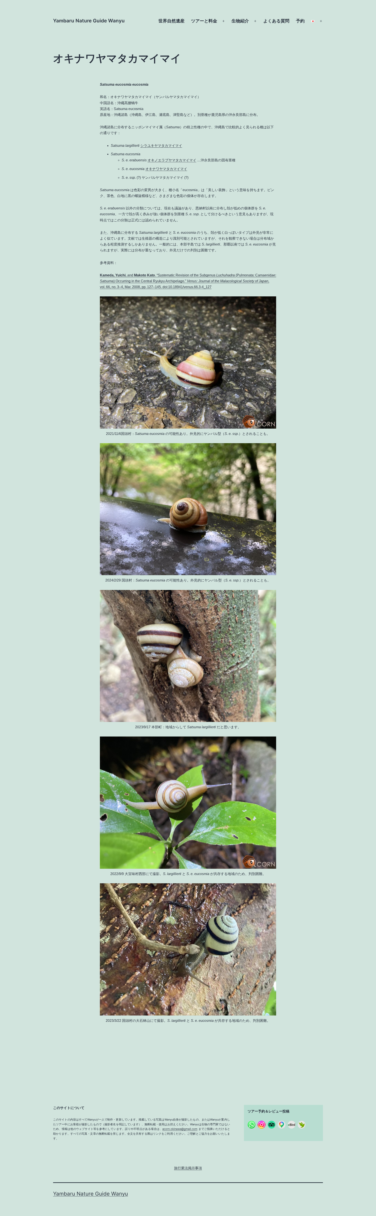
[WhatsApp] (251, 1125)
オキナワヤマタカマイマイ (166, 169)
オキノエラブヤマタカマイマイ (172, 160)
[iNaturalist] (302, 1125)
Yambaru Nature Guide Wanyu (89, 20)
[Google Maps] (281, 1125)
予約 (300, 20)
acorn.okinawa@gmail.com (179, 1129)
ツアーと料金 (204, 20)
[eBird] (291, 1125)
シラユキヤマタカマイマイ (161, 145)
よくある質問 (276, 20)
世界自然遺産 (171, 20)
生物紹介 (240, 20)
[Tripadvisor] (271, 1125)
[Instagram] (261, 1125)
